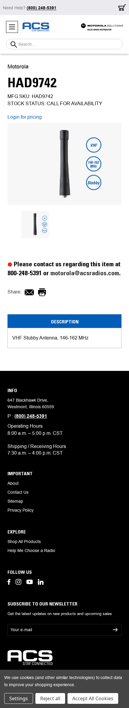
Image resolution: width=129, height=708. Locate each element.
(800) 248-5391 (30, 416)
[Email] (29, 292)
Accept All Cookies (92, 698)
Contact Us (18, 492)
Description (65, 322)
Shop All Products (24, 542)
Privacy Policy (21, 510)
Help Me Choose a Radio (31, 550)
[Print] (42, 292)
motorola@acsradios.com (84, 273)
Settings (18, 698)
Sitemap (15, 501)
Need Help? (29, 8)
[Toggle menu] (12, 27)
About (13, 483)
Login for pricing (25, 117)
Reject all (50, 698)
